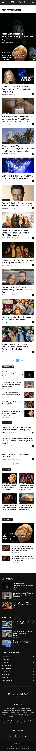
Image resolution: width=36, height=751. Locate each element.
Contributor (5, 124)
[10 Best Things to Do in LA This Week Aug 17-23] (29, 404)
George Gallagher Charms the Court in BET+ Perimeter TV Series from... (17, 204)
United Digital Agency (18, 721)
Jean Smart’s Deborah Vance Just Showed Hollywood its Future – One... (11, 413)
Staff (3, 445)
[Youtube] (26, 736)
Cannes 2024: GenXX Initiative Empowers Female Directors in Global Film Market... (15, 232)
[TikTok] (15, 736)
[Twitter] (21, 736)
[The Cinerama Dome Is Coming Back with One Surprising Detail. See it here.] (26, 498)
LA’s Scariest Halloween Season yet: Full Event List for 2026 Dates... (26, 488)
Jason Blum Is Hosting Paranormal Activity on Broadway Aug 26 (12, 374)
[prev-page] (9, 360)
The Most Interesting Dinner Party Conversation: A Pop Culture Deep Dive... (22, 643)
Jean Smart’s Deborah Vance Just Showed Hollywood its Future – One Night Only (17, 536)
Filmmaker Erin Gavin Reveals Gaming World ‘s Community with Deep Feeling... (16, 89)
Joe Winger (5, 94)
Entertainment (6, 31)
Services (14, 743)
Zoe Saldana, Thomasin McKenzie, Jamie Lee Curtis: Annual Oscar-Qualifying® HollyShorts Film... (17, 119)
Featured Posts (22, 483)
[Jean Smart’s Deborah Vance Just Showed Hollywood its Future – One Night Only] (14, 56)
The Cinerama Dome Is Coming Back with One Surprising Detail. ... (26, 507)
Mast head (21, 743)
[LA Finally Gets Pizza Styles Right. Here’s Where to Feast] (29, 395)
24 (22, 360)
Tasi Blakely (5, 432)
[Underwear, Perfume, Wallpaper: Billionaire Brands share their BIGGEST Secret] (29, 384)
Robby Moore (5, 265)
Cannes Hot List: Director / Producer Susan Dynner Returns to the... (18, 261)
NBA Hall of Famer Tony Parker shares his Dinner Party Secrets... (23, 633)
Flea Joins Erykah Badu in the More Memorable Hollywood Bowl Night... (9, 507)
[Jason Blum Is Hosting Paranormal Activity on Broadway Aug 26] (18, 29)
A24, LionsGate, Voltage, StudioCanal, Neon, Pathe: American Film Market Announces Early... (18, 148)
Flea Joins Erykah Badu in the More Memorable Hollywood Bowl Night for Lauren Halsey (15, 454)
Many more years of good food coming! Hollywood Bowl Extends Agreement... (17, 289)
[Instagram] (10, 736)
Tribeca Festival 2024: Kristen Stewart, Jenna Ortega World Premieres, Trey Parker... (15, 346)
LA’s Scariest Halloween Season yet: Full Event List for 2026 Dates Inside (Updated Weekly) (17, 440)
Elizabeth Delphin (6, 238)
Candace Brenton (6, 459)
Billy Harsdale (5, 42)
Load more (17, 463)
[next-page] (26, 360)
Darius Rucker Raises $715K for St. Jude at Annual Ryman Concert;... (17, 177)
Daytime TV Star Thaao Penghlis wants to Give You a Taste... (16, 318)
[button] (3, 2)
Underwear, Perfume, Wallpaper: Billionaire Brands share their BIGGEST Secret (12, 384)
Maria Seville (5, 181)
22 (13, 360)
